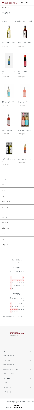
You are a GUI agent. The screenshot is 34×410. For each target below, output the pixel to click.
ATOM (8, 378)
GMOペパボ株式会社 (27, 401)
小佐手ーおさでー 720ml (24, 43)
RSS (4, 378)
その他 (8, 7)
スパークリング (6, 201)
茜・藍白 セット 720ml (24, 130)
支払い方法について (8, 365)
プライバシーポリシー (9, 374)
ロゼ (3, 196)
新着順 (30, 21)
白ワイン (4, 190)
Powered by (8, 407)
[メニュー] (31, 2)
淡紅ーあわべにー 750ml (24, 159)
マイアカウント (7, 383)
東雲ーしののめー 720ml (8, 43)
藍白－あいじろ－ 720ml (8, 102)
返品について (7, 360)
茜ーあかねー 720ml (23, 102)
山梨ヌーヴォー (6, 228)
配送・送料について (8, 356)
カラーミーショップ (5, 401)
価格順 (24, 21)
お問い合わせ (7, 392)
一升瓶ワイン (5, 245)
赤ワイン (4, 185)
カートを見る (7, 387)
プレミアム (5, 233)
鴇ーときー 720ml (7, 130)
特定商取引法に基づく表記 (10, 369)
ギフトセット (5, 207)
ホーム (3, 7)
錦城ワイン (5, 222)
